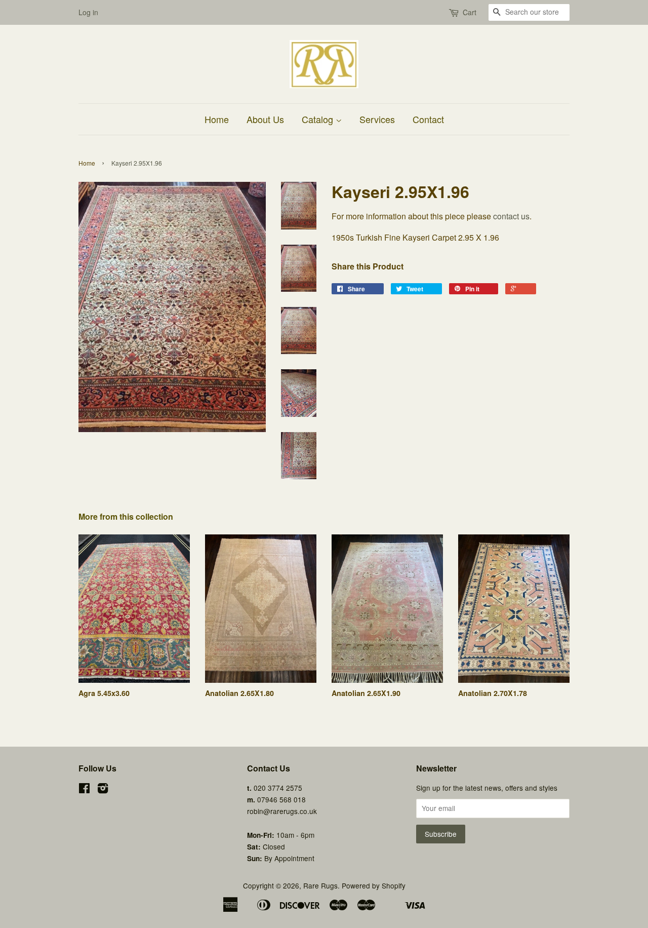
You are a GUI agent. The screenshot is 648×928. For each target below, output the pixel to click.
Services (377, 119)
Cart (469, 12)
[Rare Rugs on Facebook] (84, 790)
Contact (428, 119)
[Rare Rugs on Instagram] (102, 790)
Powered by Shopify (374, 885)
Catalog (319, 119)
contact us (511, 216)
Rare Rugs (320, 885)
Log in (88, 12)
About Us (265, 119)
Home (217, 119)
